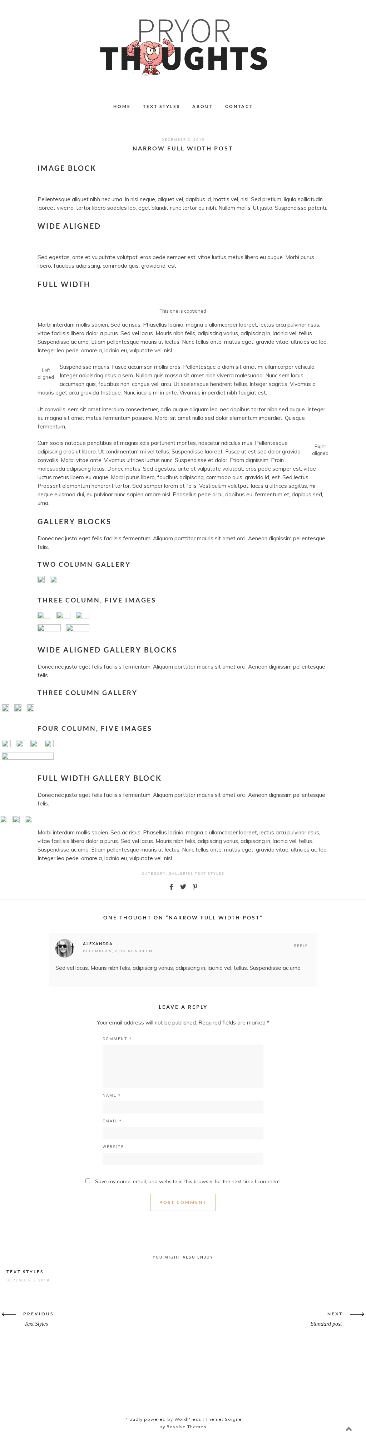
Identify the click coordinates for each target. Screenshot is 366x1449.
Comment (117, 1039)
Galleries (181, 873)
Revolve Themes (187, 1426)
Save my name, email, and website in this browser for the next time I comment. (188, 1181)
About (202, 106)
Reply (301, 946)
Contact (239, 106)
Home (122, 106)
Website (113, 1147)
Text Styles (161, 106)
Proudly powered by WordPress (162, 1419)
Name (112, 1095)
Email (112, 1121)
